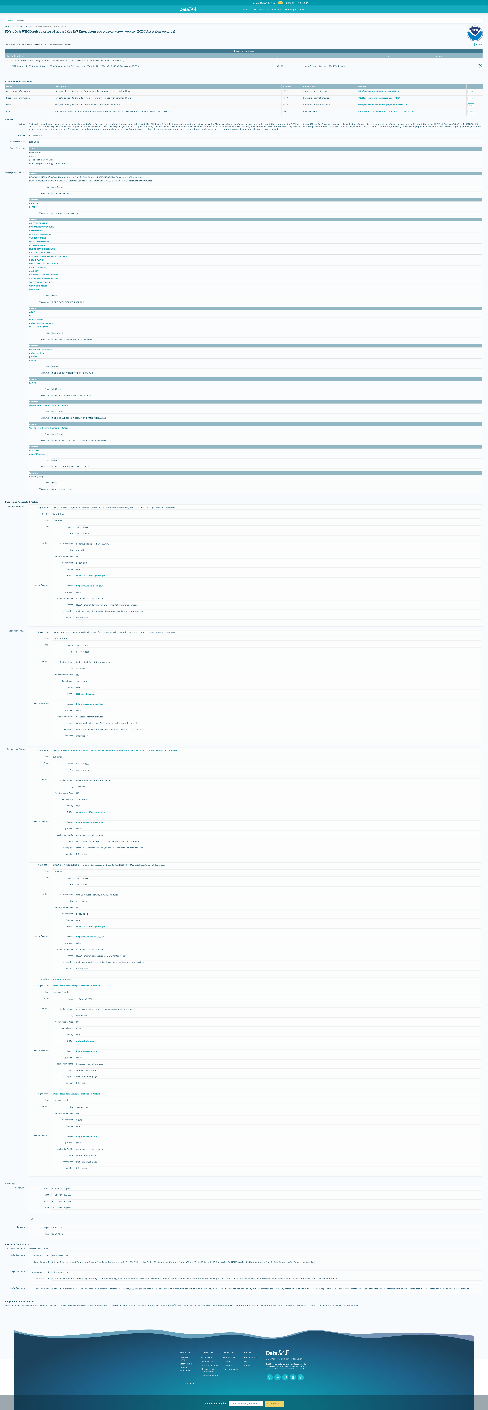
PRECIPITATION (36, 260)
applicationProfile (65, 598)
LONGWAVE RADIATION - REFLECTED (48, 256)
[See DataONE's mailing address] (301, 1377)
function (69, 617)
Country (69, 569)
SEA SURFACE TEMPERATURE (44, 278)
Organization (44, 507)
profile (32, 360)
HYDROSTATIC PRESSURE (42, 249)
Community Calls (209, 1375)
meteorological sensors (41, 323)
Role (47, 520)
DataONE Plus (187, 1364)
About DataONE (252, 1357)
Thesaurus (44, 193)
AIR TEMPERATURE (38, 223)
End (47, 1234)
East (47, 1195)
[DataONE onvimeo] (277, 1377)
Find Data (188, 1383)
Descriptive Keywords (15, 173)
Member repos (208, 1361)
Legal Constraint (17, 1255)
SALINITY (34, 271)
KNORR (32, 383)
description (68, 611)
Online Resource (42, 585)
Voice (70, 527)
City (71, 550)
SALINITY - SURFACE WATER (43, 275)
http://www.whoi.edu (86, 1051)
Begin (46, 1228)
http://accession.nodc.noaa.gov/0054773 (378, 91)
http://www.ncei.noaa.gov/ (89, 586)
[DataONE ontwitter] (270, 1377)
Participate (206, 1357)
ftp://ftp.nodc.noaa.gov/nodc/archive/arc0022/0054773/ (386, 111)
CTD (31, 315)
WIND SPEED (35, 289)
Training (226, 1361)
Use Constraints (41, 1255)
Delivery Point (66, 544)
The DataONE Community (207, 1370)
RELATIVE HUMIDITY (39, 267)
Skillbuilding (229, 1357)
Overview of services (185, 1358)
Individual (45, 979)
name (70, 605)
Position (46, 514)
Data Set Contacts (17, 631)
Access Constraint (40, 1272)
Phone (47, 526)
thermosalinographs (39, 327)
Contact (248, 1365)
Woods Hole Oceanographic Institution (48, 405)
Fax (71, 533)
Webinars (227, 1365)
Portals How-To (230, 1369)
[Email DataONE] (285, 1377)
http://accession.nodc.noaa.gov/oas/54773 (379, 98)
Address (46, 543)
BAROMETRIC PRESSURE (41, 227)
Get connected (274, 1404)
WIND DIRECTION (38, 286)
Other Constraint (41, 1262)
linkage (69, 586)
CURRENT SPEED (37, 238)
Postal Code (67, 563)
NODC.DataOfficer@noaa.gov (90, 575)
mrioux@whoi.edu (85, 1041)
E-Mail (70, 575)
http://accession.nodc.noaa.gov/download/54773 (382, 104)
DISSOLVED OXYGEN (39, 241)
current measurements (40, 349)
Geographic (20, 1188)
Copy (471, 91)
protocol (69, 592)
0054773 (33, 203)
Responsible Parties (16, 749)
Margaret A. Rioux (62, 979)
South (46, 1201)
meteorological (36, 353)
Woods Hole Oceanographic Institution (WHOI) (76, 986)
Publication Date (17, 142)
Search (10, 21)
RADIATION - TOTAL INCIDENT (44, 263)
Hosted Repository (185, 1369)
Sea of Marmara (37, 454)
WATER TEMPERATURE (40, 282)
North (46, 1188)
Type (47, 187)
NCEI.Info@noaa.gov (86, 694)
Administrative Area (64, 556)
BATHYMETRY (36, 230)
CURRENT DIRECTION (40, 234)
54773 (32, 207)
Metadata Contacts (16, 506)
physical (33, 356)
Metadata (20, 21)
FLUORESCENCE (37, 245)
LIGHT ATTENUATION (39, 252)
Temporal (21, 1227)
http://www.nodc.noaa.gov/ (90, 937)
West (46, 1207)
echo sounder (36, 319)
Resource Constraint (16, 1248)
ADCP (32, 312)
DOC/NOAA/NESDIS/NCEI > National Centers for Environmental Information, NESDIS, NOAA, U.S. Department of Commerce (115, 750)
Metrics (247, 1361)
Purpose (21, 135)
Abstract (21, 124)
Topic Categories (17, 148)
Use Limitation (42, 1289)
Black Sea (34, 450)
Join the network (209, 1365)
